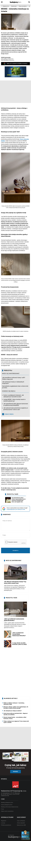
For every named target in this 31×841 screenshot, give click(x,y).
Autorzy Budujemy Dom (6, 804)
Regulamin (3, 820)
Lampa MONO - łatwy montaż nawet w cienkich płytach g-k (14, 400)
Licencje (3, 823)
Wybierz (15, 771)
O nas (2, 809)
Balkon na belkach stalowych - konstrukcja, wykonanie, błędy (14, 703)
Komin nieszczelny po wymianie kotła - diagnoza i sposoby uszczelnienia (16, 714)
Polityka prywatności (6, 825)
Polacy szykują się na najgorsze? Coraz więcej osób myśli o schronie (16, 722)
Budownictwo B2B (21, 825)
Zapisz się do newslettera (7, 811)
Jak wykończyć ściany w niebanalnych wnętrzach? (13, 382)
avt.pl (7, 795)
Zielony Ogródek (21, 823)
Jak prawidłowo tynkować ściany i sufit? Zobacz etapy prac (13, 378)
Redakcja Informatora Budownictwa (9, 807)
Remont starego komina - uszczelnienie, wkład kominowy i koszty (15, 718)
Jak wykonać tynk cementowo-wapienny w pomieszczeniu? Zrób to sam (15, 408)
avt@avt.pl (3, 795)
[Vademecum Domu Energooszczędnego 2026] (15, 71)
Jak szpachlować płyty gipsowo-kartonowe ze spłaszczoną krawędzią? (15, 404)
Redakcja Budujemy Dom (7, 802)
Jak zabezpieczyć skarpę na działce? (12, 710)
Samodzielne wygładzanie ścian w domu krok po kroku (15, 386)
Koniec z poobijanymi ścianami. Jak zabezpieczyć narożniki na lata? (13, 395)
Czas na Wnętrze (21, 820)
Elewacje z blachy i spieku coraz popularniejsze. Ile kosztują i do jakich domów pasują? (16, 707)
